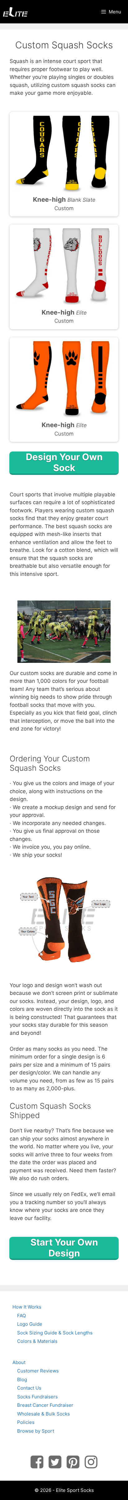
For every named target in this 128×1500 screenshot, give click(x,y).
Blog (22, 1379)
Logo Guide (29, 1324)
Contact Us (29, 1388)
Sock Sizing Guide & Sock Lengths (55, 1333)
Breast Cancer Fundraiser (45, 1405)
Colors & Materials (37, 1341)
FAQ (21, 1316)
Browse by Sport (35, 1431)
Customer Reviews (38, 1371)
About (18, 1362)
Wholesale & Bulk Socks (43, 1414)
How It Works (26, 1307)
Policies (25, 1422)
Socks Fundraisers (37, 1397)
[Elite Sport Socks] (15, 11)
